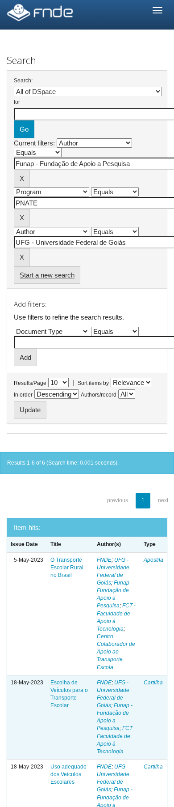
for (17, 102)
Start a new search (47, 275)
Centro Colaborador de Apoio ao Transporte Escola (116, 651)
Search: (23, 80)
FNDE (104, 560)
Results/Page (30, 383)
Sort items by (93, 383)
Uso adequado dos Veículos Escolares (68, 774)
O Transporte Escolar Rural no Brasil (66, 567)
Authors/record (98, 395)
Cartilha (153, 682)
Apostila (153, 560)
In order (23, 395)
